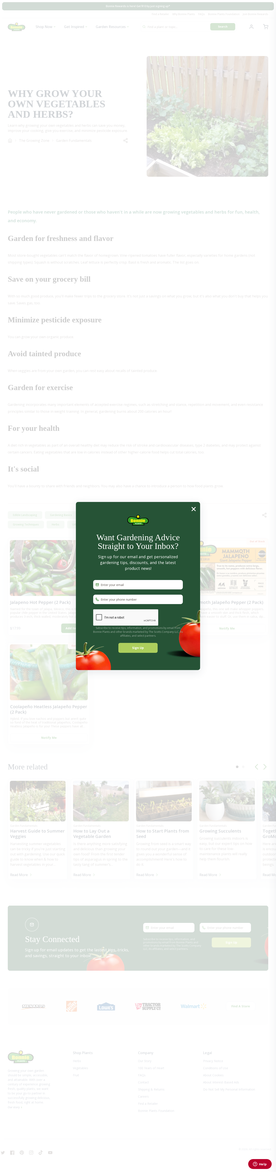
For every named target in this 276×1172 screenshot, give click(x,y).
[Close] (193, 508)
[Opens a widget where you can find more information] (260, 1164)
